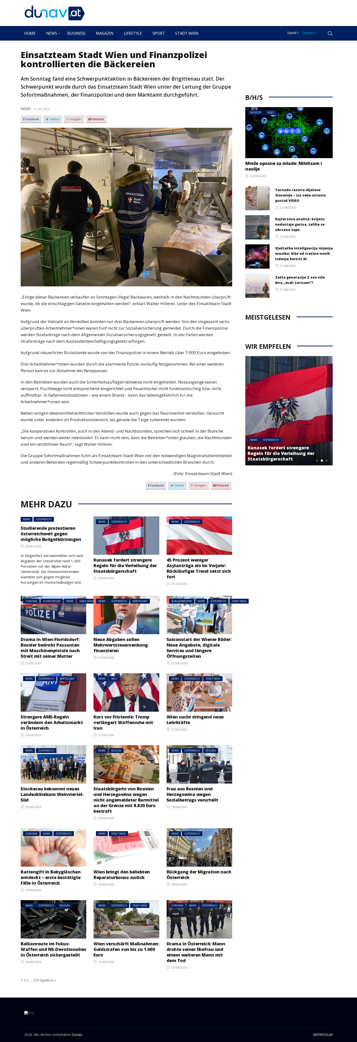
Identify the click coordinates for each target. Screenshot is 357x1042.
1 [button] (316, 460)
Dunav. (77, 1034)
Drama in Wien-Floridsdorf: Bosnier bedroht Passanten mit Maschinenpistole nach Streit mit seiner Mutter (50, 647)
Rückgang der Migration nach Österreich (199, 874)
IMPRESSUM (323, 1034)
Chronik (31, 601)
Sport (159, 33)
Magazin (104, 33)
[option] (289, 410)
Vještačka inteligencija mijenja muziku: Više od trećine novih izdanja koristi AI (304, 253)
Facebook (32, 119)
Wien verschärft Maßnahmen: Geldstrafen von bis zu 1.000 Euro (126, 949)
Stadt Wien (186, 33)
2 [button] (321, 460)
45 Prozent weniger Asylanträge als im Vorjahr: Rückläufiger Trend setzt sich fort (199, 568)
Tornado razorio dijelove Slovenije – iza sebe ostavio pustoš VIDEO (300, 195)
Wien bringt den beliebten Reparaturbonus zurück (122, 874)
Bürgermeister (181, 601)
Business (76, 33)
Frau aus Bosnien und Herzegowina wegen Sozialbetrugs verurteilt (192, 794)
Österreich (43, 519)
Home (30, 33)
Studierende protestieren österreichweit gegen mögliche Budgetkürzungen (51, 533)
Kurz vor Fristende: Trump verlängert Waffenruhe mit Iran (123, 722)
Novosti (255, 112)
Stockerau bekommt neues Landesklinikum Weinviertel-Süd (52, 794)
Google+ (75, 119)
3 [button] (326, 460)
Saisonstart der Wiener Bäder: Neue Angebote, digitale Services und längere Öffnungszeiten (199, 647)
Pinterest (97, 119)
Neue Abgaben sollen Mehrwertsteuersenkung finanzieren (121, 644)
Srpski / (293, 32)
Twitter (54, 119)
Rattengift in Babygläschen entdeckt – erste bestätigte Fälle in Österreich (51, 877)
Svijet (270, 112)
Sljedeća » (48, 980)
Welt (114, 678)
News (51, 33)
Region (116, 750)
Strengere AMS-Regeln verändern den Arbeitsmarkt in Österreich (52, 722)
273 (36, 980)
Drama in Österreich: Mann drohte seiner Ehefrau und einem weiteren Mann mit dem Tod (196, 952)
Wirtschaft (140, 601)
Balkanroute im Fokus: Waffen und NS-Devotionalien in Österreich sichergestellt (53, 949)
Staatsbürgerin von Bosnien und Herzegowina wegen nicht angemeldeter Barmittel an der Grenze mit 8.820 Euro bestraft (126, 800)
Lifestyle (133, 33)
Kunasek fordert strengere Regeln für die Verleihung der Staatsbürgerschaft (125, 565)
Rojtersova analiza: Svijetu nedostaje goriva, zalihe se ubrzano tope (300, 224)
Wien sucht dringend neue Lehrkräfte (195, 719)
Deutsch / (309, 32)
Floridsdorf (51, 601)
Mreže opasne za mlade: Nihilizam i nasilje (283, 166)
